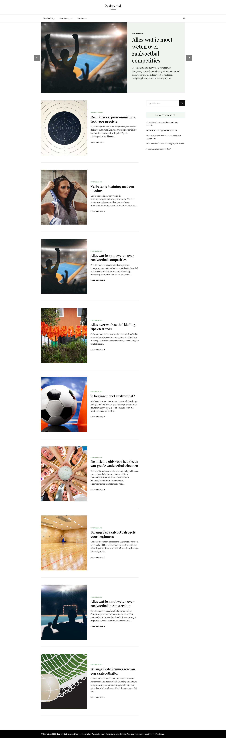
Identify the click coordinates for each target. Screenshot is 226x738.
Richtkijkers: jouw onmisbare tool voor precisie (156, 49)
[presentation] (37, 58)
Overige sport (66, 18)
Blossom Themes (127, 734)
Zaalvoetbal (113, 6)
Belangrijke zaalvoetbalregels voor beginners (113, 534)
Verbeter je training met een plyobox (112, 188)
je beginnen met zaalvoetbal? (113, 396)
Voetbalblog (49, 18)
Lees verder (97, 142)
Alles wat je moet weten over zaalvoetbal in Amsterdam (112, 603)
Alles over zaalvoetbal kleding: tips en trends (113, 326)
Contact (81, 18)
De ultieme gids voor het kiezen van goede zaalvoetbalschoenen (114, 463)
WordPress (159, 734)
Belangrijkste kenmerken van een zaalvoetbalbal (113, 671)
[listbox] (113, 57)
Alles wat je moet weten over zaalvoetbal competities (112, 257)
